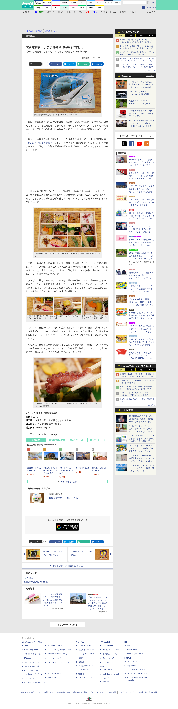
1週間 (141, 35)
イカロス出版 (105, 642)
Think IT (27, 646)
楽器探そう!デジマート (87, 650)
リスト (45, 64)
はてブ (71, 64)
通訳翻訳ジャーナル (110, 654)
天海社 (129, 646)
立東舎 (81, 658)
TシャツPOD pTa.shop (136, 669)
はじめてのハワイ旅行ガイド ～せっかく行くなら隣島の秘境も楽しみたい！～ (141, 468)
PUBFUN (128, 658)
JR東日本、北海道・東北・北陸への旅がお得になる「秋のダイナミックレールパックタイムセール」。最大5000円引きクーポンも (141, 318)
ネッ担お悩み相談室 (31, 666)
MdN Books (107, 670)
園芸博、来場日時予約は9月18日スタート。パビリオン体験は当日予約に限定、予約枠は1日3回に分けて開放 (137, 42)
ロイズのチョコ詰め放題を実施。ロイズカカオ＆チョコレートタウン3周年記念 (141, 202)
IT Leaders (28, 658)
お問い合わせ (49, 692)
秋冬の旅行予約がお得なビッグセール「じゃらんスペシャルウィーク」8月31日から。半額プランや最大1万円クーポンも (141, 331)
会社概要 (112, 692)
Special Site (127, 76)
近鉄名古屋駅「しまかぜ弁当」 (64, 498)
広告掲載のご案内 (64, 692)
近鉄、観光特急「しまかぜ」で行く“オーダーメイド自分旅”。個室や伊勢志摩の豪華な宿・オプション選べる (98, 603)
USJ (114, 12)
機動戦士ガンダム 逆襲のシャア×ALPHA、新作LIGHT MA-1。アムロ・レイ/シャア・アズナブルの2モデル (137, 60)
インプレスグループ (126, 692)
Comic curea (132, 650)
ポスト (37, 64)
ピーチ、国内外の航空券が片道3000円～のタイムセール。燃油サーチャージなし (141, 242)
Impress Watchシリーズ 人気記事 (136, 366)
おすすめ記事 (127, 410)
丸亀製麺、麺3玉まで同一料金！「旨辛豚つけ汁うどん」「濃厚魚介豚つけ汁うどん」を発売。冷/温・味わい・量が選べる (137, 376)
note (85, 64)
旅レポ (60, 12)
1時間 (120, 35)
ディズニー (105, 12)
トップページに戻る (67, 624)
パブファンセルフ (134, 662)
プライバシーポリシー (98, 692)
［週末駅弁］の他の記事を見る (67, 566)
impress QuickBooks (135, 654)
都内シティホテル (78, 440)
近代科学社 (80, 674)
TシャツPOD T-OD (86, 654)
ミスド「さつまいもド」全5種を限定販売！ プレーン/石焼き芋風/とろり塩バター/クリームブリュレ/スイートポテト (137, 389)
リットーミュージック (87, 646)
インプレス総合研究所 (32, 654)
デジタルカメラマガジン (33, 674)
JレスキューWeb (109, 658)
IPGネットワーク (130, 666)
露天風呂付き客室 (57, 440)
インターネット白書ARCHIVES (36, 682)
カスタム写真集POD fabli (137, 673)
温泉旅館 (36, 440)
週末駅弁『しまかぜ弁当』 (41, 143)
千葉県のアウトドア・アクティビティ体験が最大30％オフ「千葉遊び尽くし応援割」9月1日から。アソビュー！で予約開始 (141, 291)
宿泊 (132, 12)
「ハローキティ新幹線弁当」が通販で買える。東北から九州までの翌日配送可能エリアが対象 (52, 599)
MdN (102, 666)
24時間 (130, 35)
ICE (125, 642)
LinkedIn (99, 64)
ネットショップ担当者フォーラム (60, 650)
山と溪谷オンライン (86, 666)
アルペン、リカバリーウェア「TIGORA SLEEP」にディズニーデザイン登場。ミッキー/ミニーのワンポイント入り (141, 231)
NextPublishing (54, 678)
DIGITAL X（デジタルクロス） (59, 662)
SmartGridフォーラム (56, 646)
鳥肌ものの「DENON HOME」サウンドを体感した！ (140, 103)
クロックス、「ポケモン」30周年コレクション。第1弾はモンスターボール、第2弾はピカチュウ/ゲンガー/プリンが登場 (137, 67)
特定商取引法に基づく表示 (147, 692)
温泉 (80, 12)
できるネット (29, 678)
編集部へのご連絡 (80, 692)
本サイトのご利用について (31, 692)
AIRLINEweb (108, 646)
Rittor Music (80, 642)
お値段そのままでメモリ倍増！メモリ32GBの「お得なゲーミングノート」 (141, 113)
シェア (57, 64)
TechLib (106, 682)
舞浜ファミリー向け (98, 440)
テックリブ (104, 678)
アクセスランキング (130, 32)
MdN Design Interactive (112, 674)
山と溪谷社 (80, 662)
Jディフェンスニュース (111, 650)
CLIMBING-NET (85, 670)
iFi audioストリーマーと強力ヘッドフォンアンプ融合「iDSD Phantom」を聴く (141, 123)
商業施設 (123, 12)
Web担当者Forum (31, 650)
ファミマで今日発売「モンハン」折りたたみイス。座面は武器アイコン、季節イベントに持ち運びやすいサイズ (137, 48)
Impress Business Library (57, 654)
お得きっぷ (71, 12)
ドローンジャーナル (31, 662)
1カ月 (151, 35)
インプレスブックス (55, 673)
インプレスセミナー (55, 658)
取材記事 (50, 12)
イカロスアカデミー (110, 662)
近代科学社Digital (85, 678)
